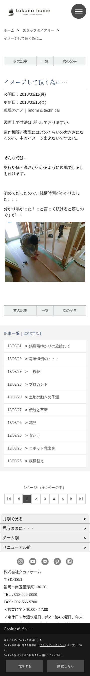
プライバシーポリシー (52, 645)
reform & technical (44, 110)
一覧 (45, 61)
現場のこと (14, 110)
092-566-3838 (25, 594)
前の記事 (20, 61)
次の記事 (70, 61)
